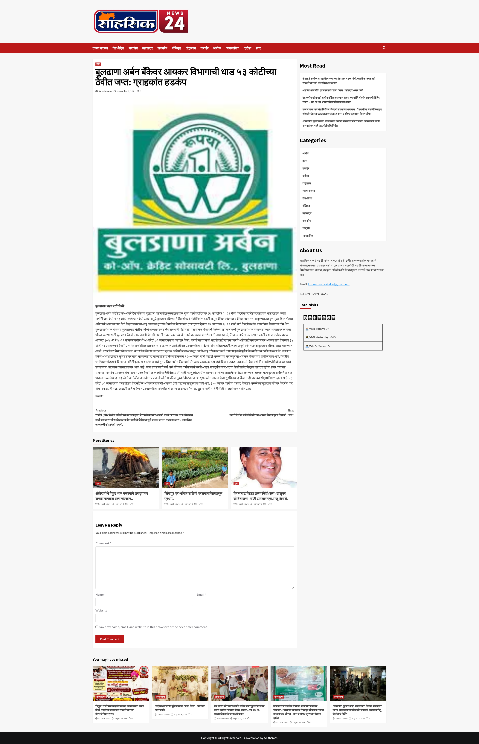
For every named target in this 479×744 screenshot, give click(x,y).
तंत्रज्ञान (191, 48)
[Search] (384, 48)
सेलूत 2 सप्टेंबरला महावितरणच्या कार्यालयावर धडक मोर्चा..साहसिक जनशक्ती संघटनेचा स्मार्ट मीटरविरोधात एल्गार (339, 81)
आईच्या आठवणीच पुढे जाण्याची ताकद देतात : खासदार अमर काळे (333, 90)
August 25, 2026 (121, 718)
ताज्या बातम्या (100, 48)
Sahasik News (105, 91)
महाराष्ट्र (147, 48)
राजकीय (162, 48)
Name (100, 594)
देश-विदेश (118, 48)
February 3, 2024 (121, 504)
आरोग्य (217, 48)
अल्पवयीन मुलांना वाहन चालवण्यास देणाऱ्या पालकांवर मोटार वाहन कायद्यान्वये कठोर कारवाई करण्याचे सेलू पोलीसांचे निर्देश (341, 123)
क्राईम (204, 48)
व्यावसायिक (232, 48)
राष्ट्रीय (133, 48)
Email (201, 594)
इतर (258, 48)
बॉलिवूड (176, 48)
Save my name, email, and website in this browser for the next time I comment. (153, 627)
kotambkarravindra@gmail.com (328, 284)
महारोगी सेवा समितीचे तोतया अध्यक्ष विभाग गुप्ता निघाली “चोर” (262, 412)
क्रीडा (247, 48)
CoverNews (251, 738)
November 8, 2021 (126, 91)
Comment (103, 543)
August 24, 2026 (298, 722)
